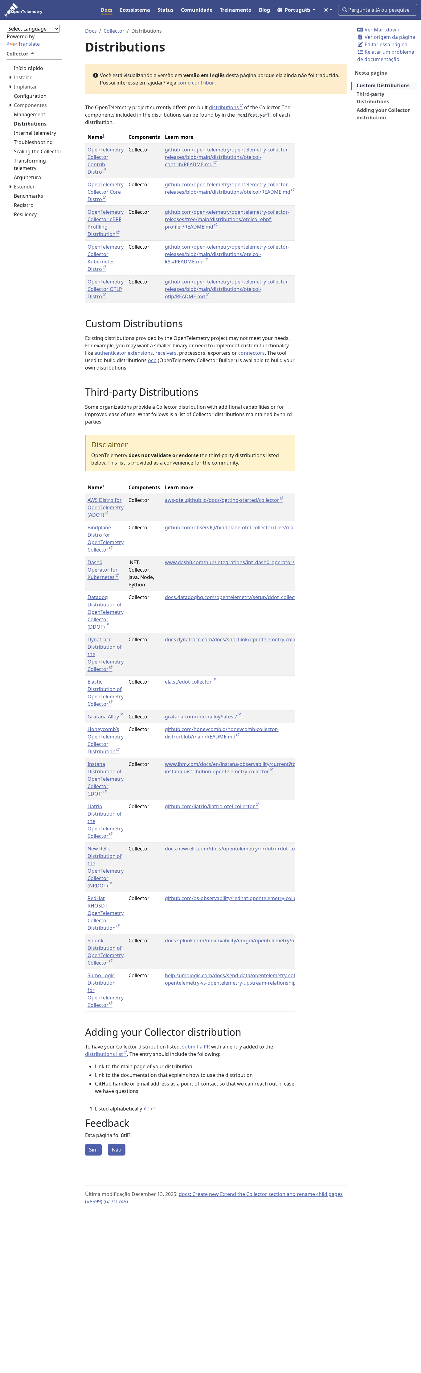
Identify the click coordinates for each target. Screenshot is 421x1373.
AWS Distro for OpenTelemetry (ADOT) (106, 507)
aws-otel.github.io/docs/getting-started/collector (222, 500)
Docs (91, 30)
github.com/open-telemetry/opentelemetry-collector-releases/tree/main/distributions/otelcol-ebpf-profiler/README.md (227, 219)
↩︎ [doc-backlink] (146, 1108)
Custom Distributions (383, 85)
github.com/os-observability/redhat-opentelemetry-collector (235, 898)
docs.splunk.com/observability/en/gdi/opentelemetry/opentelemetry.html (251, 940)
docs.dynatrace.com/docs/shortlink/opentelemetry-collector (235, 639)
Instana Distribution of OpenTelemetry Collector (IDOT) (106, 779)
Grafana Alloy (103, 716)
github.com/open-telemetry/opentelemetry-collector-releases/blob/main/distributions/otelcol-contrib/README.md (227, 157)
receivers (166, 352)
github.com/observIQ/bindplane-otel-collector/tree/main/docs (238, 527)
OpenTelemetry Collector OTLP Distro (106, 289)
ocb (152, 360)
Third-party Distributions (373, 98)
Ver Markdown (381, 29)
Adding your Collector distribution (383, 114)
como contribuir (196, 82)
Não (116, 1149)
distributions (224, 107)
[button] (296, 10)
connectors (251, 352)
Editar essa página (385, 44)
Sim (93, 1149)
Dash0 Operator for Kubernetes (103, 570)
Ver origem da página (389, 37)
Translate (29, 43)
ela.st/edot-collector (188, 681)
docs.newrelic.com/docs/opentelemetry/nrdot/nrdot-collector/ (238, 848)
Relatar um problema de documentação (385, 55)
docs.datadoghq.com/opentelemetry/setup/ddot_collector (233, 597)
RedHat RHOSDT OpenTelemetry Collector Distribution (106, 913)
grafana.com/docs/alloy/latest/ (201, 716)
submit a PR (196, 1046)
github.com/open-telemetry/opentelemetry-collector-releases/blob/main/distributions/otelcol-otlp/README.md (227, 289)
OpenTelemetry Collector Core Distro (106, 192)
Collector (114, 30)
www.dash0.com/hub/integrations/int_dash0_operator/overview (240, 562)
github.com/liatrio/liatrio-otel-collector (210, 806)
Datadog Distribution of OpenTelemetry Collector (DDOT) (106, 612)
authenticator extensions (123, 352)
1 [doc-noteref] (103, 135)
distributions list (104, 1054)
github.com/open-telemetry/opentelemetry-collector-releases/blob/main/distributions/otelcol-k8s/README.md (227, 254)
